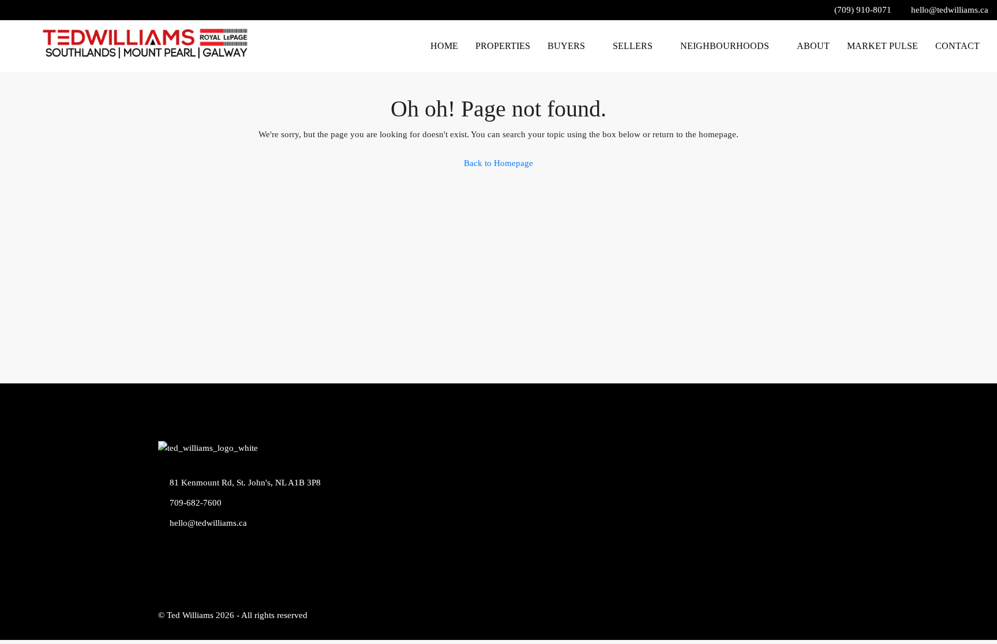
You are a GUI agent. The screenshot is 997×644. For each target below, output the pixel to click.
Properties (499, 46)
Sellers (630, 46)
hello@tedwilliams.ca (210, 523)
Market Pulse (882, 46)
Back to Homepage (498, 163)
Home (441, 46)
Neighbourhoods (723, 46)
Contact (957, 46)
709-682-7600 (197, 502)
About (813, 46)
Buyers (563, 46)
